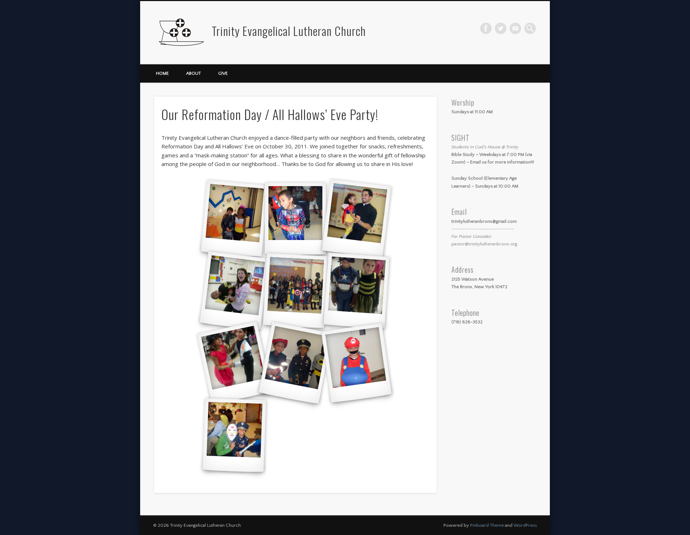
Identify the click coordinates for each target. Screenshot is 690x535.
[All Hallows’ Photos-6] (356, 291)
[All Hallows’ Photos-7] (234, 363)
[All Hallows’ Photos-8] (295, 363)
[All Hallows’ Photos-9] (356, 363)
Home (162, 73)
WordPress (525, 525)
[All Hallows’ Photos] (234, 218)
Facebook (486, 28)
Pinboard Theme (487, 525)
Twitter (500, 28)
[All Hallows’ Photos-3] (356, 218)
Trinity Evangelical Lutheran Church (289, 30)
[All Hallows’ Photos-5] (295, 291)
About (193, 73)
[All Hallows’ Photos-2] (295, 219)
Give (223, 73)
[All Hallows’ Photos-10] (234, 435)
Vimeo (515, 28)
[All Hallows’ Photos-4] (234, 291)
